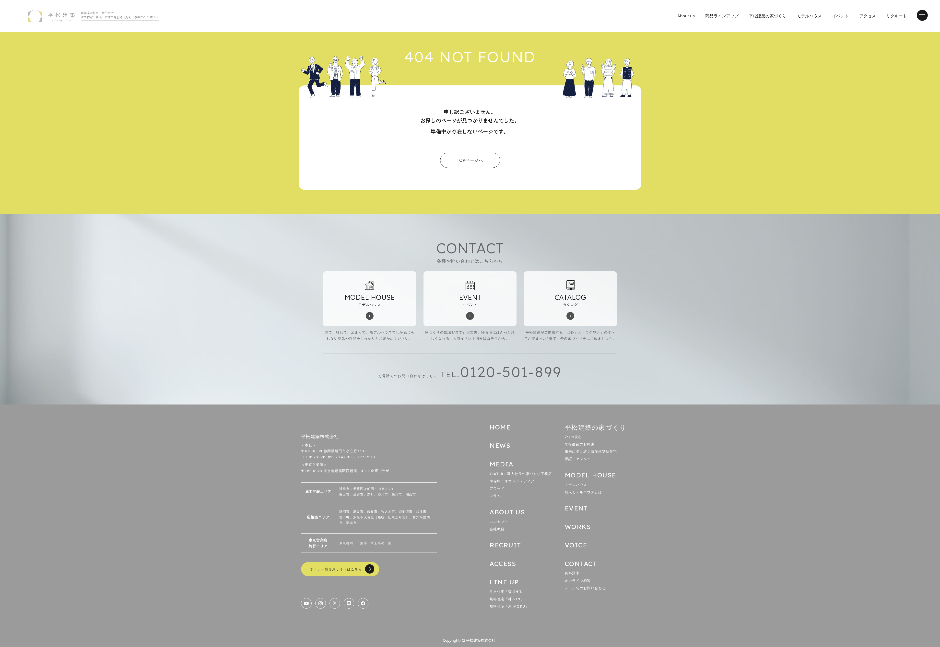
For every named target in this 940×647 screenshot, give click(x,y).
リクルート (896, 16)
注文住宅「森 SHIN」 (508, 591)
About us (686, 16)
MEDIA (502, 464)
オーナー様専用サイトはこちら (336, 569)
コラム (495, 495)
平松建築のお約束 (580, 444)
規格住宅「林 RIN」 (507, 599)
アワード (497, 488)
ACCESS (503, 564)
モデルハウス (809, 16)
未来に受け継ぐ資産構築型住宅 (591, 451)
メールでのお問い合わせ (585, 588)
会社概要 (497, 529)
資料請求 (572, 573)
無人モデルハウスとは (583, 492)
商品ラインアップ (722, 16)
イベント (840, 16)
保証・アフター (578, 458)
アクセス (867, 16)
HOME (500, 427)
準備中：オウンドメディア (512, 481)
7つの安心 (573, 436)
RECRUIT (505, 545)
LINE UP (504, 582)
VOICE (576, 545)
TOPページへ (470, 160)
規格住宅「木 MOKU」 (509, 606)
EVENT (576, 508)
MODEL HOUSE (590, 475)
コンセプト (499, 521)
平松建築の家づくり (767, 16)
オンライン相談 (578, 580)
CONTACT (581, 564)
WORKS (578, 527)
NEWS (500, 445)
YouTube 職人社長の (521, 473)
